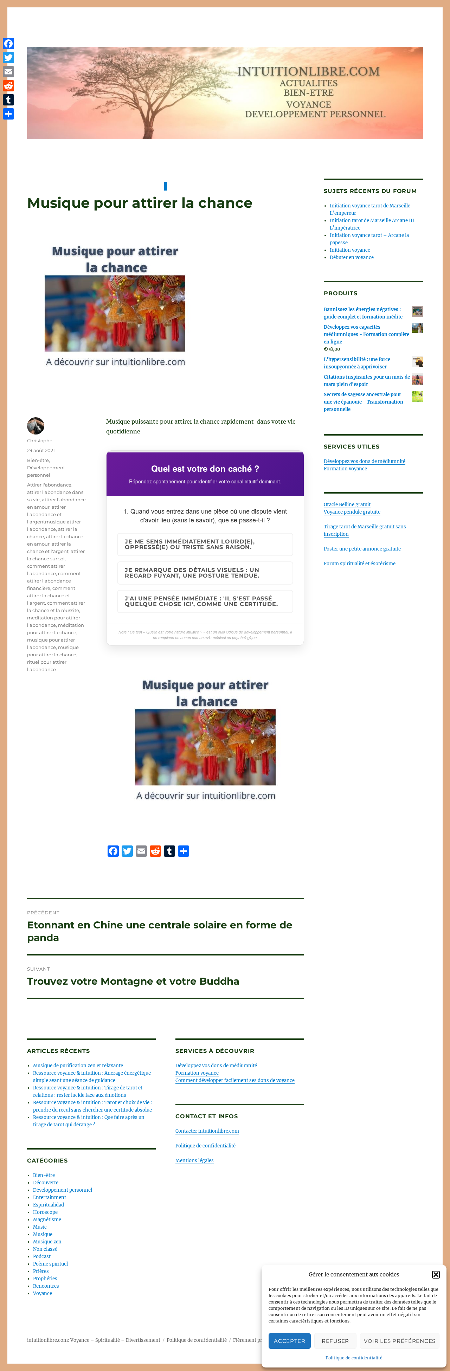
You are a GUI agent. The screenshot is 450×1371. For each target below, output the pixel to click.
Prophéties (45, 1279)
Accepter (290, 1341)
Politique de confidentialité (354, 1357)
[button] (435, 1274)
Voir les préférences (400, 1341)
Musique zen (47, 1242)
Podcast (42, 1257)
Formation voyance (197, 1073)
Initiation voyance (350, 250)
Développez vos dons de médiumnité (216, 1066)
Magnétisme (47, 1220)
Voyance (42, 1293)
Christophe (39, 440)
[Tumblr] (8, 100)
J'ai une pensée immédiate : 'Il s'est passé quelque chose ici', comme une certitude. (201, 601)
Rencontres (46, 1286)
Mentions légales (194, 1161)
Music (40, 1227)
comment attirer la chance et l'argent (51, 595)
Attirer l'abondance (49, 485)
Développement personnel (62, 1190)
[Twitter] (8, 58)
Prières (41, 1271)
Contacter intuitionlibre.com (207, 1131)
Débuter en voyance (352, 257)
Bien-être (38, 460)
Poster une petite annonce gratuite (362, 549)
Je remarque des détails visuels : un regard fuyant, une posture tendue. (192, 573)
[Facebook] (8, 44)
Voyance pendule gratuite (352, 512)
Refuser (335, 1341)
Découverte (45, 1183)
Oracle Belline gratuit (347, 505)
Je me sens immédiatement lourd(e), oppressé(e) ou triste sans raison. (190, 544)
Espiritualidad (48, 1205)
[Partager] (8, 114)
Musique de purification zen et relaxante (78, 1066)
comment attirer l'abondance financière (54, 581)
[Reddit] (8, 86)
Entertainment (49, 1198)
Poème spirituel (50, 1264)
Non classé (45, 1249)
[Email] (8, 72)
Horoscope (45, 1212)
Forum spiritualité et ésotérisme (360, 564)
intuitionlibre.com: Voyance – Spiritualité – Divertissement (93, 1340)
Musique (42, 1234)
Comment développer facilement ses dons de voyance (235, 1080)
